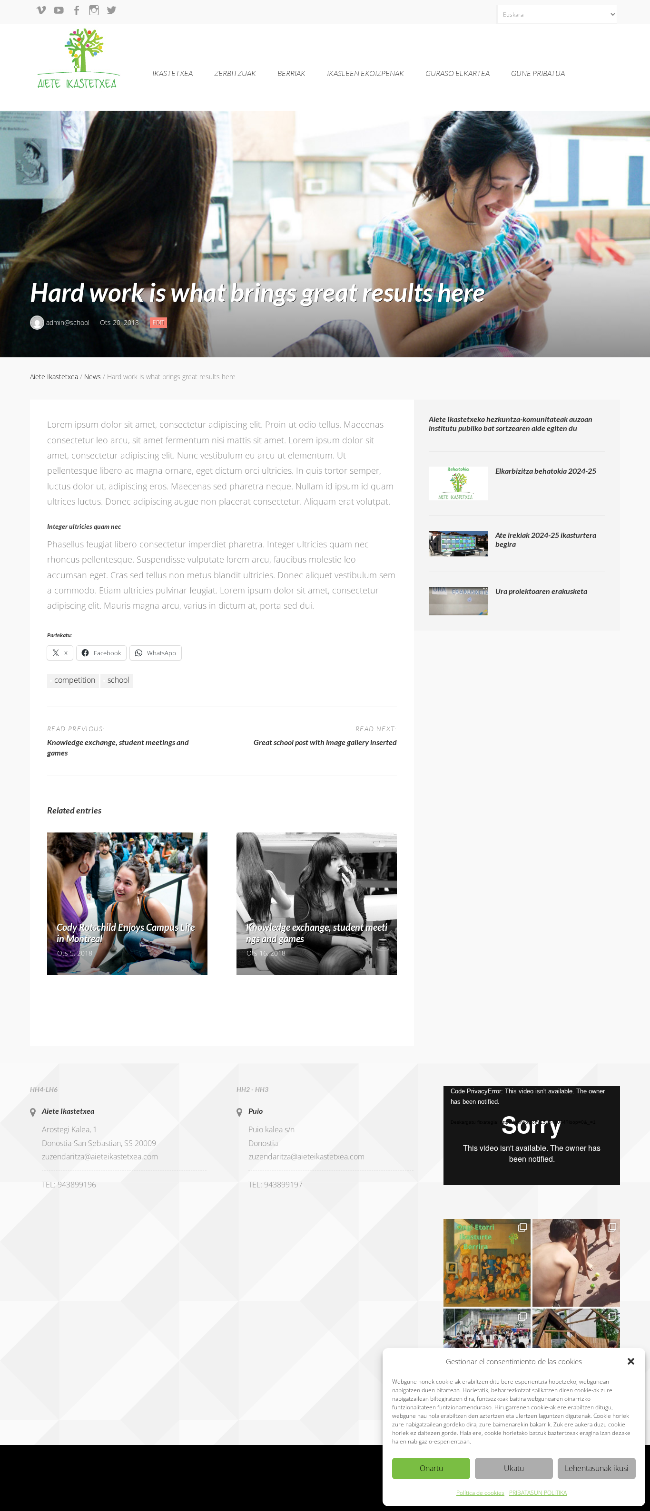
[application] (531, 1136)
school (118, 680)
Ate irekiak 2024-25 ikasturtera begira (545, 539)
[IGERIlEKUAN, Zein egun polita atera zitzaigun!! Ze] (576, 1263)
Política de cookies (480, 1493)
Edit (160, 323)
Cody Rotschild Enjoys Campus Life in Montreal (126, 932)
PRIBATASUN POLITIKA (538, 1493)
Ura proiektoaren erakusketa (541, 590)
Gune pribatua (538, 73)
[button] (631, 1361)
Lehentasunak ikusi (597, 1468)
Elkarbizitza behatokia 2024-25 (545, 470)
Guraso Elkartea (457, 73)
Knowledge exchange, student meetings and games (316, 932)
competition (74, 680)
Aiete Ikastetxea (68, 1110)
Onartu (431, 1468)
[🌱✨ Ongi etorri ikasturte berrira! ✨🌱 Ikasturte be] (487, 1263)
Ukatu (514, 1468)
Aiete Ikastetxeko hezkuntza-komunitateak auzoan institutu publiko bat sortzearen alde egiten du (510, 423)
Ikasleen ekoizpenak (365, 73)
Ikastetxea (172, 73)
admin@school (67, 322)
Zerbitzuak (235, 73)
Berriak (291, 73)
